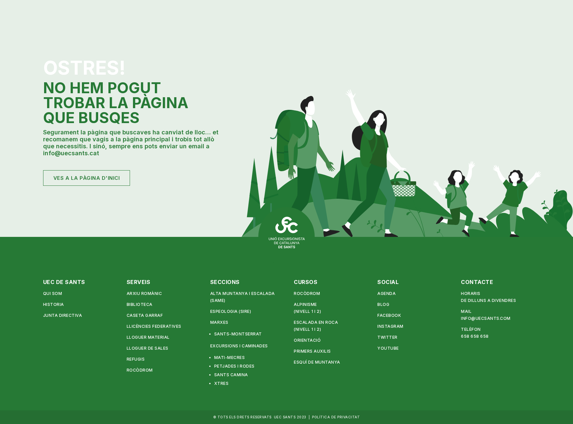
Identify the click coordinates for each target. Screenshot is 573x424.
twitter (387, 337)
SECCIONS (225, 282)
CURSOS (305, 282)
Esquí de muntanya (317, 362)
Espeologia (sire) (230, 311)
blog (383, 304)
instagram (390, 326)
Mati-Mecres (229, 357)
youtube (388, 348)
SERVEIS (139, 282)
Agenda (386, 293)
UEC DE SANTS (64, 282)
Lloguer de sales (147, 348)
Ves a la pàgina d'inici (86, 178)
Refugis (136, 359)
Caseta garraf (145, 315)
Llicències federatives (154, 326)
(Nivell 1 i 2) (307, 311)
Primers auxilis (312, 351)
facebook (389, 315)
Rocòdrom (140, 370)
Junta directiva (62, 315)
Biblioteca (140, 304)
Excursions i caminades (239, 345)
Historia (53, 304)
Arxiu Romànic (144, 293)
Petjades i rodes (234, 366)
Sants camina (231, 374)
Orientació (307, 340)
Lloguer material (148, 337)
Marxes (219, 322)
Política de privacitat (336, 417)
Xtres (221, 383)
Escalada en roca (316, 322)
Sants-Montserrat (238, 333)
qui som (52, 293)
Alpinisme (305, 304)
